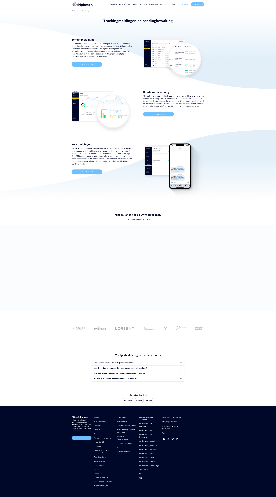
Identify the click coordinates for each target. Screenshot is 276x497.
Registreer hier (87, 64)
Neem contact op (155, 4)
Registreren (198, 4)
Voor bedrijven (133, 4)
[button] (138, 362)
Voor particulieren (116, 4)
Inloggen (184, 4)
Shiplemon (75, 11)
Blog (145, 4)
